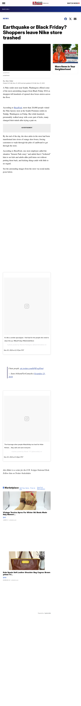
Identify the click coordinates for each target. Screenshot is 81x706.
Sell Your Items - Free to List (27, 488)
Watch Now (72, 3)
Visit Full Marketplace (41, 488)
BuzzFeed (18, 107)
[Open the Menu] (3, 3)
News (6, 18)
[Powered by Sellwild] (48, 613)
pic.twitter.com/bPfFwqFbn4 (31, 368)
